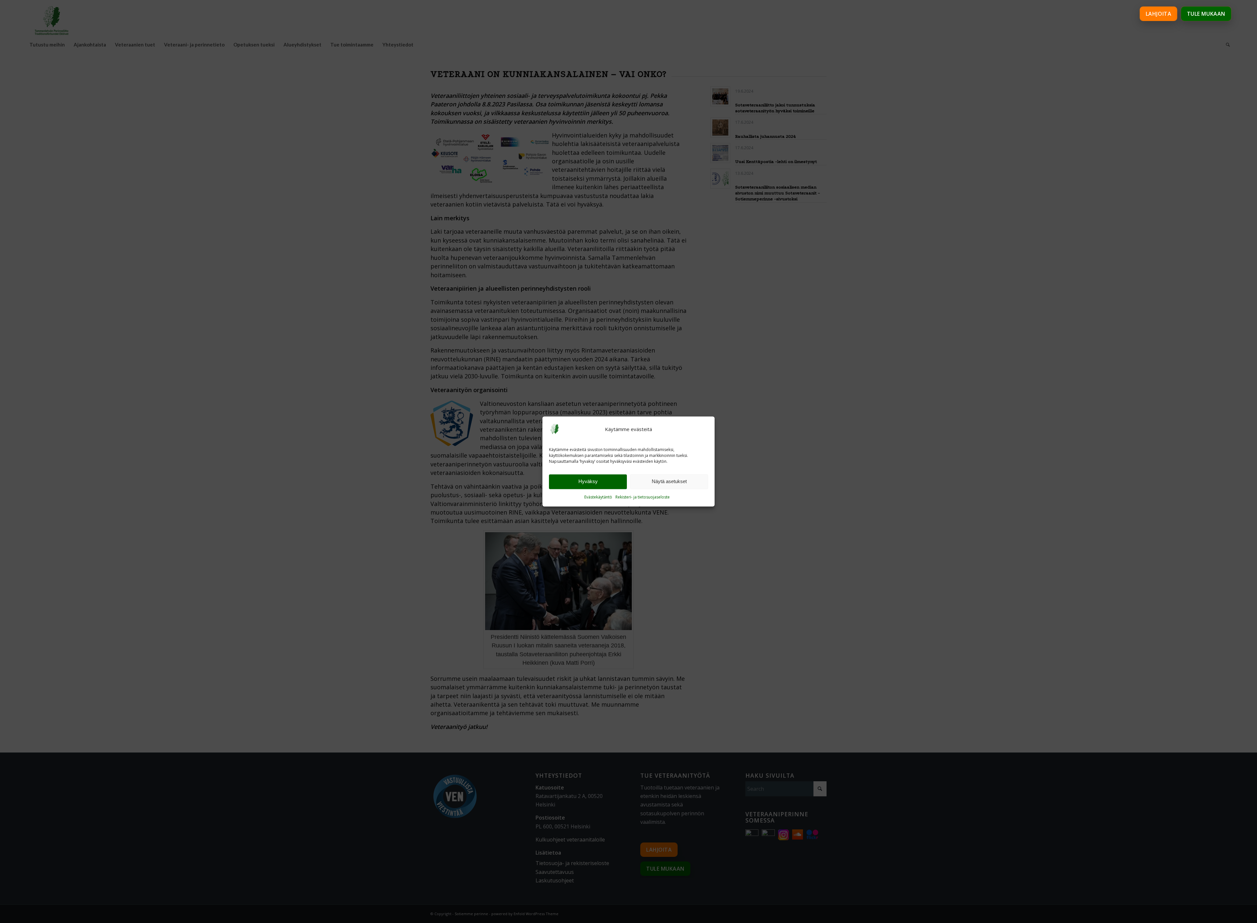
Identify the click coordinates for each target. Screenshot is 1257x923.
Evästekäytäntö (598, 497)
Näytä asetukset (669, 481)
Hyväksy (588, 481)
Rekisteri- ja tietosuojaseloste (642, 497)
